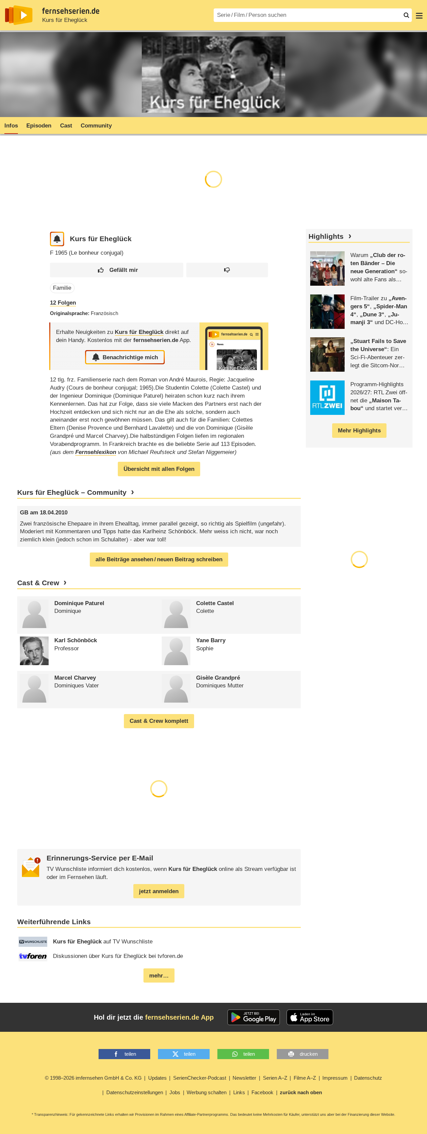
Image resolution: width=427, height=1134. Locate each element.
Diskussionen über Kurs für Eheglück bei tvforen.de (118, 956)
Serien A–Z (275, 1078)
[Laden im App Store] (310, 1017)
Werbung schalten (206, 1092)
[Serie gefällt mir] (116, 270)
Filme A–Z (305, 1078)
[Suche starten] (406, 15)
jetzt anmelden (159, 891)
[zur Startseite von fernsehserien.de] (18, 15)
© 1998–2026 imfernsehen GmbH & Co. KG (93, 1078)
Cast (66, 125)
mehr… (159, 975)
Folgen (63, 303)
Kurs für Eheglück (64, 20)
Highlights (326, 236)
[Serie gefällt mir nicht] (227, 270)
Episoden (38, 125)
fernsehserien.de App (179, 1017)
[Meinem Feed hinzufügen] (57, 239)
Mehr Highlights (359, 430)
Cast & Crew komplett (159, 721)
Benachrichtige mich (130, 357)
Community (96, 125)
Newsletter (244, 1078)
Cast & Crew (38, 583)
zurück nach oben (301, 1092)
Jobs (174, 1092)
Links (239, 1092)
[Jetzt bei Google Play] (254, 1017)
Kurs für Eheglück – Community (72, 492)
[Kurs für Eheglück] (233, 346)
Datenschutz (368, 1078)
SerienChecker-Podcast (199, 1078)
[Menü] (419, 15)
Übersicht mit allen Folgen (159, 469)
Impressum (335, 1078)
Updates (157, 1078)
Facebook (262, 1092)
